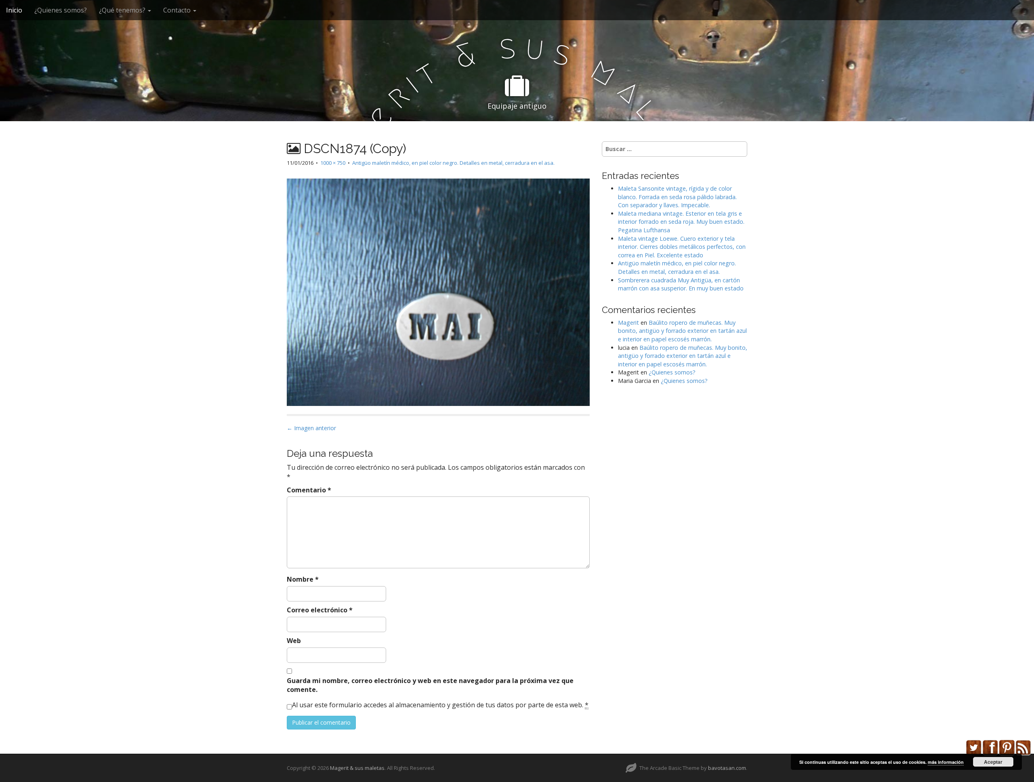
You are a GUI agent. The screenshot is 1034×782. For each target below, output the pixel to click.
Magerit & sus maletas (357, 767)
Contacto (177, 10)
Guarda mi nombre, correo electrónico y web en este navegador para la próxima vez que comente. (430, 685)
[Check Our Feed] (1023, 746)
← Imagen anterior (311, 428)
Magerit (628, 322)
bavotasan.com (727, 767)
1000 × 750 (332, 162)
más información (946, 762)
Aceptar (993, 761)
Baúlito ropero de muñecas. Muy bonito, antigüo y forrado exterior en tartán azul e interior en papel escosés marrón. (682, 331)
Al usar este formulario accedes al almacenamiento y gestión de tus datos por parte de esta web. (440, 704)
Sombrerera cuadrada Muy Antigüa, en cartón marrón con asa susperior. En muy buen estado (681, 284)
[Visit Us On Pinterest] (1006, 746)
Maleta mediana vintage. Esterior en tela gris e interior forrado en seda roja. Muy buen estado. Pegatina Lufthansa (681, 222)
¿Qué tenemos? (123, 10)
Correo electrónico (320, 609)
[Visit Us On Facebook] (990, 746)
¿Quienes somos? (60, 10)
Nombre (303, 579)
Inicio (14, 10)
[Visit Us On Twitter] (973, 746)
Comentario (309, 490)
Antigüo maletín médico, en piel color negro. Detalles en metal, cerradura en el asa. (453, 162)
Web (294, 640)
